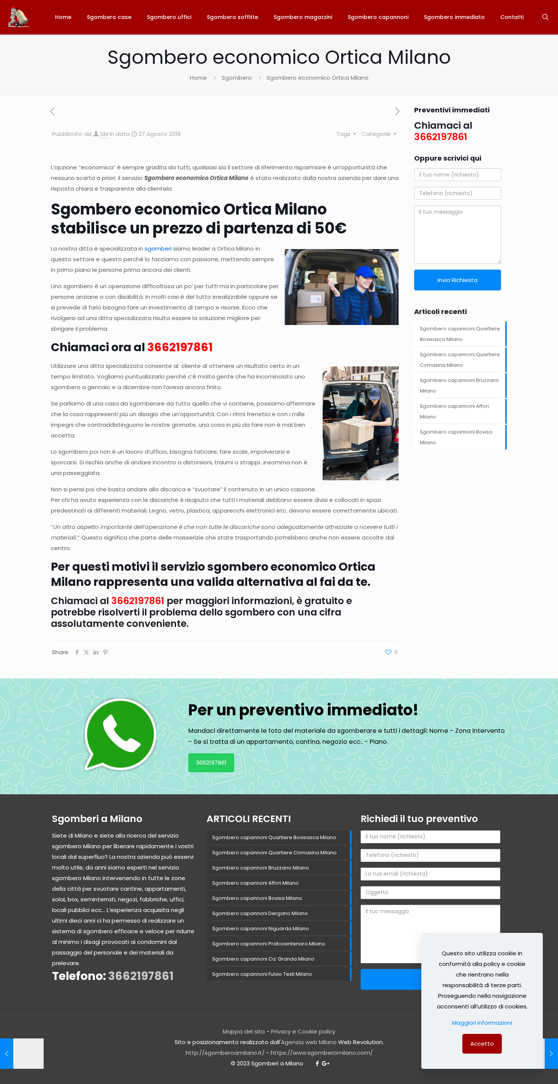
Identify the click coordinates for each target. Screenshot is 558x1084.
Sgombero (237, 78)
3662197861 (180, 347)
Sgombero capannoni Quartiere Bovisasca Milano (460, 334)
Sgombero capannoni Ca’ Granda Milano (263, 959)
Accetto (482, 1044)
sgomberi (158, 248)
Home (198, 78)
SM (104, 134)
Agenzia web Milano (309, 1042)
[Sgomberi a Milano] (19, 17)
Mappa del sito (244, 1031)
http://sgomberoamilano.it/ (225, 1053)
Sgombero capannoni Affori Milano (454, 411)
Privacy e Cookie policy (303, 1031)
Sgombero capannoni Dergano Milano (260, 913)
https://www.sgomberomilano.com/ (322, 1053)
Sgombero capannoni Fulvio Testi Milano (262, 974)
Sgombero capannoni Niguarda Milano (260, 928)
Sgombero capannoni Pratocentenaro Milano (268, 943)
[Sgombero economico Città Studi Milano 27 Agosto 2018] (22, 1053)
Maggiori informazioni (482, 1023)
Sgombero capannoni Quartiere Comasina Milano (460, 360)
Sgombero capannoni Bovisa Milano (456, 437)
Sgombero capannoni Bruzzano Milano (459, 385)
